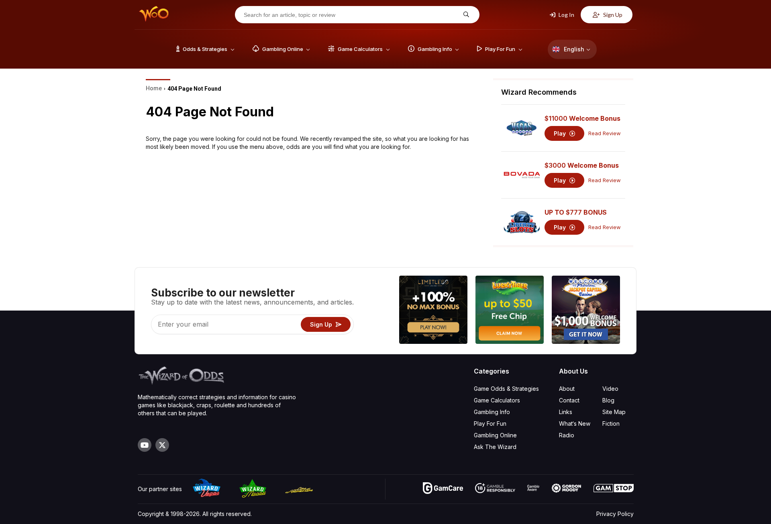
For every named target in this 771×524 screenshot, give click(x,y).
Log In (565, 14)
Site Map (614, 411)
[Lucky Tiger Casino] (509, 311)
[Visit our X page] (162, 445)
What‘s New (574, 423)
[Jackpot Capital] (586, 311)
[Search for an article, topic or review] (465, 14)
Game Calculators (497, 400)
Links (565, 411)
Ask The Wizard (495, 446)
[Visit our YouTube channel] (144, 445)
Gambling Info (492, 411)
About (567, 388)
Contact (569, 400)
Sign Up (612, 14)
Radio (566, 435)
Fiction (611, 423)
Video (610, 388)
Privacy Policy (615, 513)
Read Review (604, 133)
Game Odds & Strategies (506, 388)
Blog (608, 400)
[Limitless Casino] (433, 311)
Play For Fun (490, 423)
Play (560, 133)
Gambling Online (495, 435)
